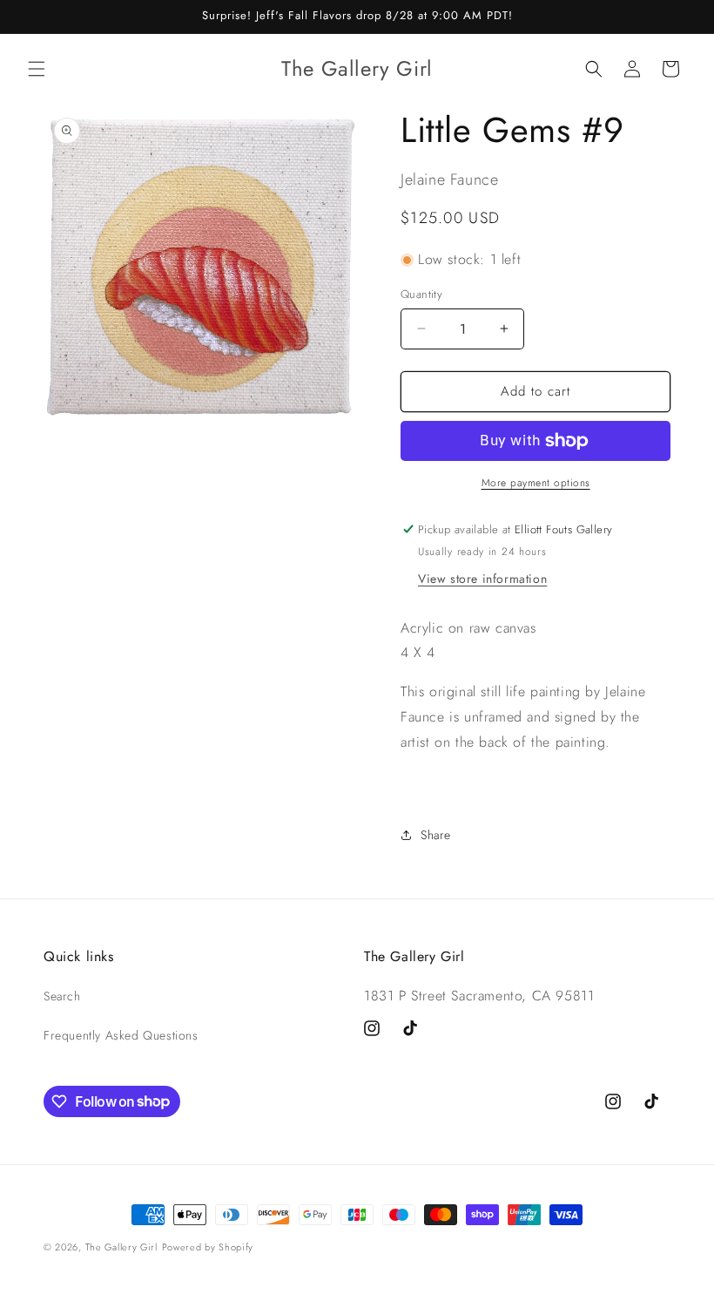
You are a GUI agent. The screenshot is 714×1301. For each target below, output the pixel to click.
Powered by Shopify (208, 1247)
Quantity (421, 294)
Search (62, 996)
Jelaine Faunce (449, 179)
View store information (482, 578)
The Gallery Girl (121, 1247)
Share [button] (436, 835)
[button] (36, 69)
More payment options (536, 483)
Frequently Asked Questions (121, 1035)
